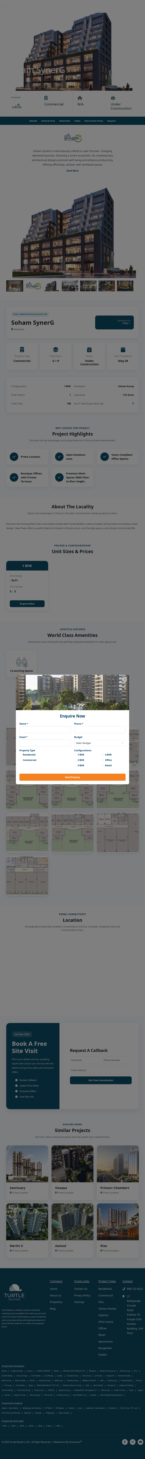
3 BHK (81, 765)
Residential (29, 754)
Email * (23, 737)
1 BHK (81, 754)
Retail (108, 765)
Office (108, 760)
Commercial (29, 760)
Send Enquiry (72, 777)
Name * (23, 723)
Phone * (78, 723)
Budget (78, 737)
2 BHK (81, 760)
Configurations (82, 750)
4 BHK (108, 754)
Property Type (27, 750)
